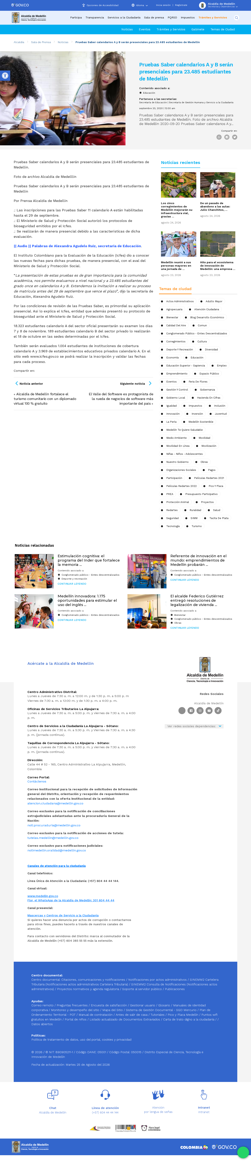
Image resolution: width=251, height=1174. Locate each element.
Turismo (197, 526)
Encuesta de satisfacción (109, 1005)
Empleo (222, 365)
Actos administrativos (180, 301)
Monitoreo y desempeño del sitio (75, 1010)
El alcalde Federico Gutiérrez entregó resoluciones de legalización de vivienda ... (197, 600)
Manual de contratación (96, 1015)
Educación (149, 92)
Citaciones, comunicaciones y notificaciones (93, 979)
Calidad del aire (176, 325)
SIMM (194, 518)
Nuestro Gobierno (177, 461)
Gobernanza (207, 389)
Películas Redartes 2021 (209, 478)
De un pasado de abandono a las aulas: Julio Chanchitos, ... (215, 206)
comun (202, 325)
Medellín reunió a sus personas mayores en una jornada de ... (176, 265)
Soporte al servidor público (142, 989)
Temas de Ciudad (222, 29)
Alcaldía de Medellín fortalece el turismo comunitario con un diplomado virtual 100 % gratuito (45, 398)
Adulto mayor (214, 301)
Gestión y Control (177, 389)
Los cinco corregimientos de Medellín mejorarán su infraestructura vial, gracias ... (176, 210)
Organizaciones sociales (181, 470)
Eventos (144, 29)
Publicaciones (175, 989)
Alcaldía (19, 42)
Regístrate (181, 5)
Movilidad (204, 437)
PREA (169, 494)
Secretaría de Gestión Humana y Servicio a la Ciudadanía (201, 102)
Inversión (197, 413)
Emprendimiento (176, 373)
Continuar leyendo (72, 583)
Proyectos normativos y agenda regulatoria (88, 989)
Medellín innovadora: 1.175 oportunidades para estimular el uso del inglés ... (87, 600)
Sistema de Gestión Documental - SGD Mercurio (161, 1010)
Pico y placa (216, 486)
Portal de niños (76, 1019)
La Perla (171, 421)
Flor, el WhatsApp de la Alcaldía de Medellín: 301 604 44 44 (70, 900)
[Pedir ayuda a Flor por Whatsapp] (243, 1152)
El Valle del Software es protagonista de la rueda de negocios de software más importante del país (121, 398)
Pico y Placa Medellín (183, 1015)
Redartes (172, 510)
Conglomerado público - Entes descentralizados (196, 333)
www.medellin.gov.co (42, 896)
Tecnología (173, 526)
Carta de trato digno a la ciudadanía (188, 1019)
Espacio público (209, 373)
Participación (174, 478)
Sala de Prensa (41, 42)
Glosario (164, 1005)
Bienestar (172, 317)
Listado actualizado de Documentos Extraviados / (126, 1019)
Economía (172, 357)
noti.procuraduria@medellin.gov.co (53, 825)
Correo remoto (43, 1005)
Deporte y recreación (179, 349)
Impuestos (188, 17)
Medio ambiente (176, 437)
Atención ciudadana (206, 309)
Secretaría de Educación (153, 102)
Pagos (212, 470)
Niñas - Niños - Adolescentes (184, 453)
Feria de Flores (198, 381)
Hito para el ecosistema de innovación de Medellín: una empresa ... (217, 265)
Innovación (173, 413)
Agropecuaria (174, 309)
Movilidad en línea (177, 445)
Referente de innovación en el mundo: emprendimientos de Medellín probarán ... (198, 560)
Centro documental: (45, 979)
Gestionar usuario (143, 1005)
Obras (177, 622)
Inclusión (219, 405)
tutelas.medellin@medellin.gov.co (52, 838)
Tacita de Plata (218, 518)
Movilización (208, 445)
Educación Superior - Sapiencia (185, 365)
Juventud (221, 413)
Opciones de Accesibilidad (102, 5)
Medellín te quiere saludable (184, 429)
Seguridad (172, 518)
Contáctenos (36, 781)
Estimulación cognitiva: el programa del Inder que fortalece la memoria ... (89, 560)
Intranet (203, 1112)
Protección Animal (177, 502)
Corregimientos (176, 341)
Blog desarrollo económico (207, 317)
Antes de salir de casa (132, 1015)
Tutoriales (158, 1015)
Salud (216, 510)
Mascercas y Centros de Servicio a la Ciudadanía (63, 915)
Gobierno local (175, 397)
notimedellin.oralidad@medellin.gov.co (56, 850)
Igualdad (171, 405)
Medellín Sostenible (200, 421)
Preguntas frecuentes (73, 1005)
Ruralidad (195, 510)
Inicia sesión (163, 5)
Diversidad (211, 349)
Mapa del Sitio (113, 1010)
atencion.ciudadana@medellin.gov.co (55, 803)
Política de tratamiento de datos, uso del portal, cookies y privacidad (81, 1039)
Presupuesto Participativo (201, 494)
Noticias (127, 29)
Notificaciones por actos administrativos (157, 979)
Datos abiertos (42, 1024)
